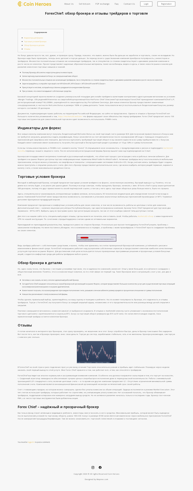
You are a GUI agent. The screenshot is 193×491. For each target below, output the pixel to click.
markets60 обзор (145, 216)
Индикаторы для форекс (33, 38)
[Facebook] (100, 467)
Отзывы (27, 49)
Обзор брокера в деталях (34, 45)
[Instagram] (92, 467)
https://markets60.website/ (70, 116)
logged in (31, 442)
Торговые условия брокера (35, 41)
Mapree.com (102, 479)
